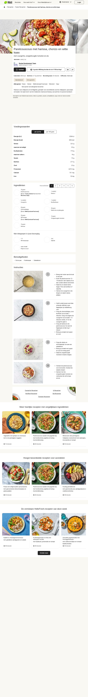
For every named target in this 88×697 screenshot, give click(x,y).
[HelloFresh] (8, 2)
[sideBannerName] (44, 111)
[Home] (4, 7)
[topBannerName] (44, 14)
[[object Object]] (68, 69)
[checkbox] (14, 59)
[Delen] (72, 69)
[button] (66, 2)
